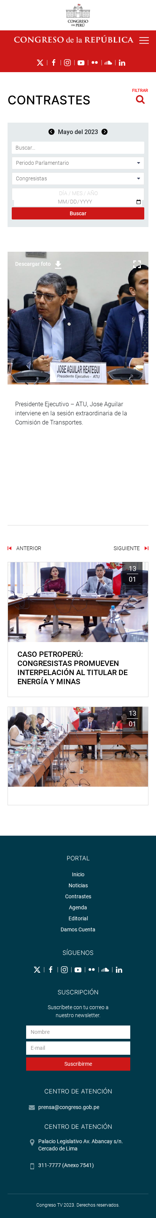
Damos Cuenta (78, 929)
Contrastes (78, 896)
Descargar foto (33, 264)
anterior (28, 548)
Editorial (78, 918)
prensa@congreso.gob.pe (68, 1107)
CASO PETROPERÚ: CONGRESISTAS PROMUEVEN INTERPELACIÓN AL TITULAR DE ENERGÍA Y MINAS (72, 668)
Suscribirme (78, 1064)
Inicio (78, 874)
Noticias (78, 885)
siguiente (127, 548)
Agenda (78, 907)
